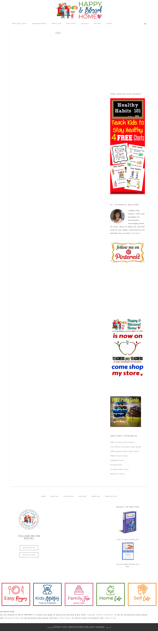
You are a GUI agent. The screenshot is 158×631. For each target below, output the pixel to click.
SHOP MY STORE (29, 555)
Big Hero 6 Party (117, 474)
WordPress (100, 627)
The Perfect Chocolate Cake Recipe (125, 447)
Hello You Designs (97, 626)
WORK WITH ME (29, 547)
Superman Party (117, 460)
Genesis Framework (86, 627)
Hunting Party (116, 465)
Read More (135, 233)
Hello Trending (68, 627)
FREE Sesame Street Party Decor (124, 451)
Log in (108, 627)
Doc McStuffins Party (119, 469)
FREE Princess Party (119, 456)
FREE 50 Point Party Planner (122, 442)
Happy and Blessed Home (79, 10)
